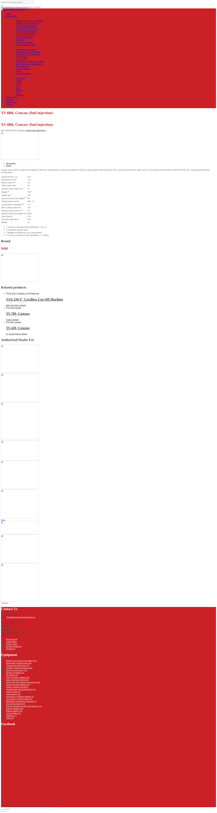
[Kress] (20, 459)
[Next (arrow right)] (5, 811)
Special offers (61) (13, 713)
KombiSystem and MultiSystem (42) (21, 689)
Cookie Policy (11, 641)
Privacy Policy (11, 644)
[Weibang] (20, 600)
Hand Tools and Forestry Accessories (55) (23, 682)
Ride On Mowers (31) (14, 708)
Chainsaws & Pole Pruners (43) (19, 663)
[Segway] (20, 517)
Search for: (5, 2)
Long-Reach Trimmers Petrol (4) (19, 699)
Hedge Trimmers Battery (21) (18, 684)
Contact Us (10, 649)
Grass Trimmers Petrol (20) (17, 680)
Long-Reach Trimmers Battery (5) (20, 696)
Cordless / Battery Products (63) (19, 668)
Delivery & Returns (14, 646)
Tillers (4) (10, 718)
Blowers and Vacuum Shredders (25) (21, 661)
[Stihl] (20, 159)
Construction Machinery (36, 130)
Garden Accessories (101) (16, 670)
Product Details (19, 305)
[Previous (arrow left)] (2, 811)
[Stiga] (20, 533)
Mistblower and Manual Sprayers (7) (21, 701)
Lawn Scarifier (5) (13, 692)
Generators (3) (12, 675)
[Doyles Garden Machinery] (13, 9)
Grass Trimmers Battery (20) (18, 677)
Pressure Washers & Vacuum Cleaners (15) (24, 706)
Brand (8, 166)
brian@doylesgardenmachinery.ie (15, 7)
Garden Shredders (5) (15, 673)
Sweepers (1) (11, 716)
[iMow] (20, 439)
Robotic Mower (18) (14, 711)
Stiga (3, 520)
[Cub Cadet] (20, 372)
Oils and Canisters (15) (15, 704)
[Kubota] (20, 488)
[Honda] (20, 401)
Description (11, 163)
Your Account (11, 639)
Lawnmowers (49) (13, 694)
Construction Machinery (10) (18, 665)
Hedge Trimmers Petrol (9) (17, 687)
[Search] (2, 5)
